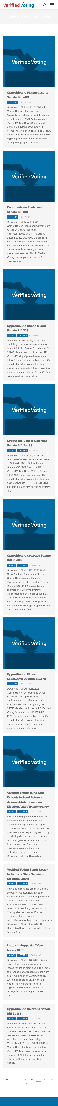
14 (51, 1079)
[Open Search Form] (44, 4)
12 (38, 1079)
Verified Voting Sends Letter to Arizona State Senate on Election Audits (27, 874)
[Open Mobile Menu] (52, 5)
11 (32, 1079)
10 (25, 1079)
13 (45, 1079)
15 (25, 1083)
